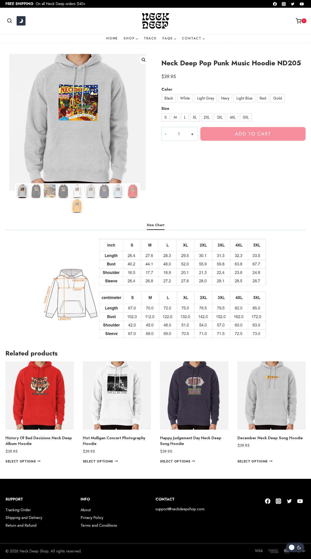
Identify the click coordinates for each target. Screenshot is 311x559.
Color (166, 89)
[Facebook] (275, 4)
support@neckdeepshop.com (180, 509)
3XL (220, 117)
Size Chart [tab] (155, 224)
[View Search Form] (9, 21)
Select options (20, 461)
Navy (225, 98)
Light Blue (244, 98)
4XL (233, 117)
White (185, 98)
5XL (246, 117)
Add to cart (253, 133)
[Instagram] (284, 4)
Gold (277, 98)
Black (168, 98)
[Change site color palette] (21, 21)
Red (263, 98)
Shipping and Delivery (23, 517)
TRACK (150, 38)
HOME (112, 38)
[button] (144, 60)
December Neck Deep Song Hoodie (270, 438)
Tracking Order (18, 510)
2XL (207, 117)
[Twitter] (293, 4)
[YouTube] (302, 4)
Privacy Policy (92, 517)
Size (165, 108)
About (86, 510)
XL (195, 117)
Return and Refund (20, 525)
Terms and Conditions (99, 525)
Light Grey (205, 98)
